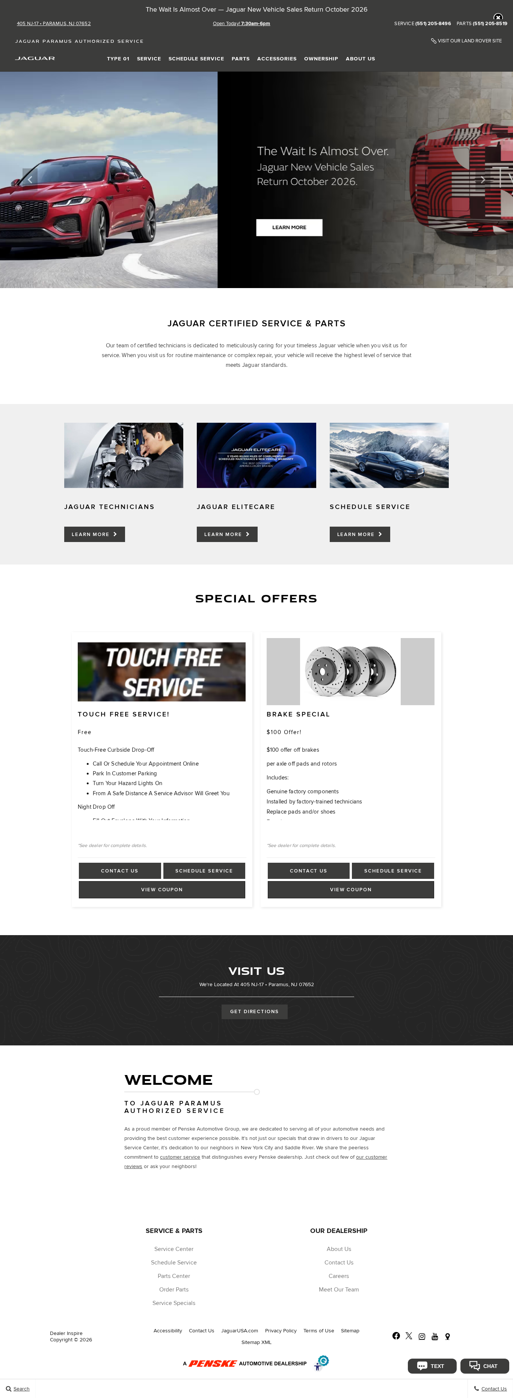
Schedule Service (196, 59)
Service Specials (173, 1303)
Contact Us (120, 871)
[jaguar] (35, 58)
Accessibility (168, 1330)
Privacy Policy (281, 1330)
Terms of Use (318, 1330)
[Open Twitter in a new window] (409, 1336)
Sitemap (350, 1330)
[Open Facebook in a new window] (396, 1336)
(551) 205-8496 (433, 24)
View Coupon (164, 892)
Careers (339, 1276)
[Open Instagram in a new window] (421, 1336)
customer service (180, 1157)
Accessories (277, 59)
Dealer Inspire (66, 1333)
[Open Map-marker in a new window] (447, 1336)
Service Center (173, 1249)
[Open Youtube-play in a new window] (434, 1336)
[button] (498, 18)
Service (149, 59)
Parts (241, 59)
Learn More (91, 535)
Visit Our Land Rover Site (470, 41)
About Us (360, 59)
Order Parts (174, 1289)
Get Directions (254, 1012)
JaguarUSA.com (239, 1330)
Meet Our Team (339, 1289)
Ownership (321, 59)
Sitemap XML (256, 1342)
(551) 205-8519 (490, 24)
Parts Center (174, 1276)
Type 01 (118, 59)
